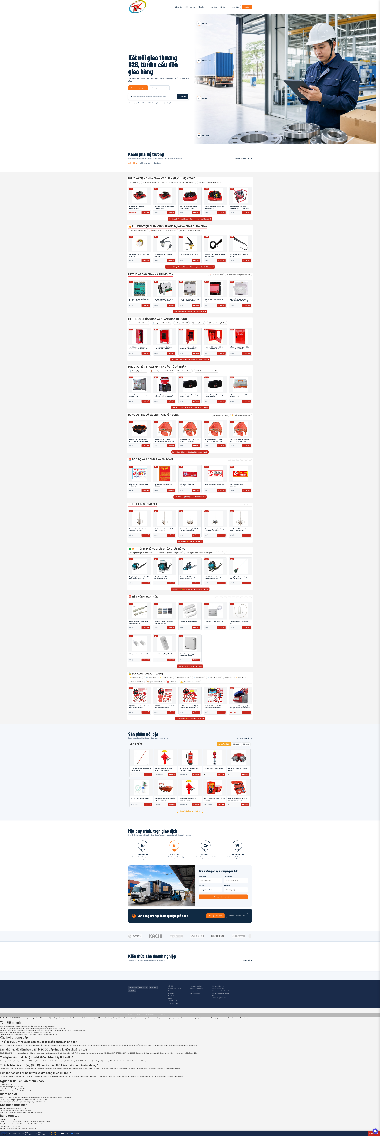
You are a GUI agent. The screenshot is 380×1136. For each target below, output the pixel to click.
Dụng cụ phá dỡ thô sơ (220, 415)
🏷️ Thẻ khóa (240, 677)
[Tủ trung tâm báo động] (216, 597)
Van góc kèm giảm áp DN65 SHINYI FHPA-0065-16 (188, 799)
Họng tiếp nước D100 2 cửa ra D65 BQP (237, 769)
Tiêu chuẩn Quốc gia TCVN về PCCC (11, 1087)
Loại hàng (201, 885)
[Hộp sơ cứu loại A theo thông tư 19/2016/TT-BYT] (240, 384)
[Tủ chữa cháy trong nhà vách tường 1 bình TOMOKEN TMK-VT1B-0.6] (139, 336)
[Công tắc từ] (237, 597)
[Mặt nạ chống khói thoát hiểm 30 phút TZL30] (214, 787)
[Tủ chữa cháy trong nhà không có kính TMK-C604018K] (215, 336)
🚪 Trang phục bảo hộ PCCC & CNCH (162, 371)
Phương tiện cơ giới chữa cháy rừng (141, 553)
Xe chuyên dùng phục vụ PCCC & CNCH (155, 182)
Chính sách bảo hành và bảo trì (220, 991)
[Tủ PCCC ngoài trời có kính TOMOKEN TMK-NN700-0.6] (164, 336)
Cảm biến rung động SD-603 (163, 654)
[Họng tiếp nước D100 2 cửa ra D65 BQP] (238, 757)
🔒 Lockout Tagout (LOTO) (145, 673)
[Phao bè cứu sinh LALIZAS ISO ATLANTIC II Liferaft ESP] (240, 429)
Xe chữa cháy (134, 182)
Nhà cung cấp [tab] (145, 163)
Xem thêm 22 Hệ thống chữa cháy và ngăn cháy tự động (189, 359)
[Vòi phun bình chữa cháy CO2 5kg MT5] (240, 243)
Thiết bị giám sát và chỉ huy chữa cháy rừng (199, 553)
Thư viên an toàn (173, 1003)
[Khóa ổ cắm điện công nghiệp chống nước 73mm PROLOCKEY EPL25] (240, 695)
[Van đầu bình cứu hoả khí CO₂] (190, 243)
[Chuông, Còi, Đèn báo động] (250, 597)
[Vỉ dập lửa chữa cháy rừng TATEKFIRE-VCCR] (240, 566)
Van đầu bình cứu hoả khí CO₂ (189, 254)
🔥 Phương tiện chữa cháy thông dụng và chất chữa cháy (167, 226)
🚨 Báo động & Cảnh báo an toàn (150, 459)
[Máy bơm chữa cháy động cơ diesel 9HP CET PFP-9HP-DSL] (240, 195)
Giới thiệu (171, 993)
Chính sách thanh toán (218, 988)
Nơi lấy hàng (202, 876)
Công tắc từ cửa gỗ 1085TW (188, 621)
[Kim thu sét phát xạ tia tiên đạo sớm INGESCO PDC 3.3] (164, 518)
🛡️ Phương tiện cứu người (138, 371)
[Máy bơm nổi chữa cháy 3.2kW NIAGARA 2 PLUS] (215, 195)
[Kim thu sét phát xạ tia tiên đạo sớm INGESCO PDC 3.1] (139, 518)
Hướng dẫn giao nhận (196, 991)
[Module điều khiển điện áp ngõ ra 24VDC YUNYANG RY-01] (190, 288)
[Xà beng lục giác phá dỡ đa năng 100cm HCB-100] (141, 757)
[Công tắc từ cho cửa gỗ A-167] (139, 643)
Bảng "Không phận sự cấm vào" (214, 484)
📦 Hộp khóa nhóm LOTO (155, 682)
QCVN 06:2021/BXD (6, 1084)
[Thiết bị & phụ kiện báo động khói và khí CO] (229, 460)
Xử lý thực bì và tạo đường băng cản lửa (169, 553)
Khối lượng (227, 885)
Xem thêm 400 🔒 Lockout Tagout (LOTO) (189, 718)
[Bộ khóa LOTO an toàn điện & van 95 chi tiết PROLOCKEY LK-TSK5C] (190, 695)
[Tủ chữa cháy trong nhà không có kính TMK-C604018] (240, 336)
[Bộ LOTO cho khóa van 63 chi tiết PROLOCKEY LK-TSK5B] (164, 695)
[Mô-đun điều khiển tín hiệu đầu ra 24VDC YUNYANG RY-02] (164, 288)
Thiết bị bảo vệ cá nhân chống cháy (206, 371)
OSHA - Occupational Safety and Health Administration (17, 1089)
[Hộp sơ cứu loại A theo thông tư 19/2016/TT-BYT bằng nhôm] (164, 384)
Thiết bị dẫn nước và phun (138, 230)
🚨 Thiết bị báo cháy (216, 274)
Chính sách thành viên (218, 986)
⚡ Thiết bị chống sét (142, 504)
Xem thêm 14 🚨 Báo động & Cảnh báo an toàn (189, 497)
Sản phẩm (178, 7)
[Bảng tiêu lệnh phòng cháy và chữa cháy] (139, 473)
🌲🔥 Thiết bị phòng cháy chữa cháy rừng (156, 548)
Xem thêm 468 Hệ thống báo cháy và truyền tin (189, 311)
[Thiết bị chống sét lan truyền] (241, 504)
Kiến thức (223, 7)
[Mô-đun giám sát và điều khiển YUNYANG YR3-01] (139, 288)
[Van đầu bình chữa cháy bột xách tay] (164, 243)
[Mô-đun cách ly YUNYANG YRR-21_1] (215, 288)
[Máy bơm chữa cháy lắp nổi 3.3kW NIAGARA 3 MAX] (190, 195)
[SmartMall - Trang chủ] (137, 7)
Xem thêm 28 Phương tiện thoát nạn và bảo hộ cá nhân (189, 407)
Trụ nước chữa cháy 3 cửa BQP (213, 768)
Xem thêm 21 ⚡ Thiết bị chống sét (189, 541)
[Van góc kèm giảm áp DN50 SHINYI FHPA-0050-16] (165, 757)
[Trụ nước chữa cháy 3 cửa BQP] (214, 757)
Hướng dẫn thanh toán (196, 988)
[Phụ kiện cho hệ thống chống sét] (250, 504)
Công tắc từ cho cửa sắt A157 (214, 621)
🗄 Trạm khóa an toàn (136, 682)
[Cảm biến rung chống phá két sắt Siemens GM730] (190, 643)
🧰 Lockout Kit (171, 682)
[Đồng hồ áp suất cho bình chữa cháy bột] (139, 243)
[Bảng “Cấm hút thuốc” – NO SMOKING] (240, 473)
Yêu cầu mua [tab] (157, 163)
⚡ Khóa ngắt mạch (166, 677)
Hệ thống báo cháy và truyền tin (150, 274)
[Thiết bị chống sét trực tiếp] (237, 504)
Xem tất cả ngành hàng (242, 158)
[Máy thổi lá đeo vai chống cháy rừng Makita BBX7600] (215, 566)
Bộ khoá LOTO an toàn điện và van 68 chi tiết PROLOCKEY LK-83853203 (214, 707)
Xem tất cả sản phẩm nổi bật (189, 811)
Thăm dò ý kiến (172, 1000)
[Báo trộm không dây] (241, 597)
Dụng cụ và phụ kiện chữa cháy (190, 230)
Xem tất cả (246, 960)
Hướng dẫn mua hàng (196, 986)
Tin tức (170, 991)
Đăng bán (247, 7)
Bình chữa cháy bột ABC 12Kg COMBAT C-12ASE (189, 769)
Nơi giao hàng (228, 876)
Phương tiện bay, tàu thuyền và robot (182, 182)
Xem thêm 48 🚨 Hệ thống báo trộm (189, 666)
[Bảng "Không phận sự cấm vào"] (215, 473)
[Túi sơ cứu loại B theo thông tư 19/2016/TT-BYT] (215, 384)
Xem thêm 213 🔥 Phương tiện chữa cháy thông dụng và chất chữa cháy (189, 267)
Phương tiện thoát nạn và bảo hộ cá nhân (157, 366)
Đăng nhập (235, 7)
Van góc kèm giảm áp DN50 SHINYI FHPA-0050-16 (163, 769)
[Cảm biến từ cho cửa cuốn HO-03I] (240, 611)
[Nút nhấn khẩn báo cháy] (246, 460)
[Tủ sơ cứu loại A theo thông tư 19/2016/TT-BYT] (139, 384)
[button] (249, 936)
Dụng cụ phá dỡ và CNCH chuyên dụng (153, 414)
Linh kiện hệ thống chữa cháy (139, 323)
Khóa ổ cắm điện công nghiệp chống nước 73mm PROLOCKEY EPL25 (240, 707)
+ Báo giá (148, 774)
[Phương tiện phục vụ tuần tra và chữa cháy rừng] (225, 552)
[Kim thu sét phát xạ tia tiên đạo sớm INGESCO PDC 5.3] (215, 518)
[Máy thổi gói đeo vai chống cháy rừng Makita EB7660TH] (139, 566)
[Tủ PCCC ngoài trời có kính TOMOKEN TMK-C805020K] (190, 336)
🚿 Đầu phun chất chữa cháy (161, 323)
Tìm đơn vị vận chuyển (222, 897)
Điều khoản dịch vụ (195, 993)
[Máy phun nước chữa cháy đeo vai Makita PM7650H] (164, 566)
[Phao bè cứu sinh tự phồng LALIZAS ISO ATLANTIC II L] (215, 429)
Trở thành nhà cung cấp (237, 916)
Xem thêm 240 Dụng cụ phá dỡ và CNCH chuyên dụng (189, 452)
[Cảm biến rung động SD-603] (164, 643)
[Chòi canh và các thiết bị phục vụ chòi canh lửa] (221, 552)
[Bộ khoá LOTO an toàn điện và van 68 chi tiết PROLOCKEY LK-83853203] (215, 695)
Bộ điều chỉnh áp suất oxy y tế (140, 798)
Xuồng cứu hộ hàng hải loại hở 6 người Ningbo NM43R (165, 799)
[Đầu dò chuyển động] (221, 597)
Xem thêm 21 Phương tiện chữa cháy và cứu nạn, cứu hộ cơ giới (189, 219)
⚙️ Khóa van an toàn (214, 677)
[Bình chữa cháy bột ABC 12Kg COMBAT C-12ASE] (190, 757)
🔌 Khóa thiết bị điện (183, 677)
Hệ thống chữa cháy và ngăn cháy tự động (157, 318)
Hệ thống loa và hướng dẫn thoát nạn (238, 274)
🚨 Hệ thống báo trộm (143, 596)
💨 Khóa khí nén (199, 677)
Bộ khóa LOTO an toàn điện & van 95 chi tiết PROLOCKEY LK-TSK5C (189, 707)
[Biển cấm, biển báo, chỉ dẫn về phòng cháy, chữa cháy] (250, 460)
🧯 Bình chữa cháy (156, 230)
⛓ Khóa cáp (228, 677)
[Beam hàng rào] (233, 597)
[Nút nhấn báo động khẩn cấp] (246, 597)
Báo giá (146, 212)
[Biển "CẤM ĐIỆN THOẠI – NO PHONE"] (190, 473)
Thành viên (171, 996)
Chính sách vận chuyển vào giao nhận (220, 994)
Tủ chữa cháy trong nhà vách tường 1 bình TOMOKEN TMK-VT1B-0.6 (138, 348)
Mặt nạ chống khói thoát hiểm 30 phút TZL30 (214, 799)
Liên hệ (170, 998)
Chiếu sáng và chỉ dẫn (184, 371)
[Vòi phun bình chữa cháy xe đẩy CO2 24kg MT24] (215, 243)
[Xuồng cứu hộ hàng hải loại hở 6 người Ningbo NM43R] (165, 787)
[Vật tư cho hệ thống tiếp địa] (246, 504)
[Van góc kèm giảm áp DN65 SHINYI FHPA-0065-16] (190, 787)
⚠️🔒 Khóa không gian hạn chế (190, 682)
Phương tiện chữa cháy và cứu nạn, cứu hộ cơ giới (162, 178)
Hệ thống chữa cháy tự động (217, 323)
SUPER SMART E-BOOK (174, 988)
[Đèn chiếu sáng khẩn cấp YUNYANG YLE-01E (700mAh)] (240, 288)
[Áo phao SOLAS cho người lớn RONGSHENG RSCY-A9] (238, 787)
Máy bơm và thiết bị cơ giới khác (209, 182)
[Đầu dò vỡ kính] (225, 597)
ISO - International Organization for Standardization (16, 1091)
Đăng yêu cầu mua (158, 88)
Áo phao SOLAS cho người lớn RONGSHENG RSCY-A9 (237, 799)
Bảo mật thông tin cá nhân (219, 998)
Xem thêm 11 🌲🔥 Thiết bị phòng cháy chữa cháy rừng (189, 589)
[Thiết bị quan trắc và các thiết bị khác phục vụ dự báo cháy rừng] (217, 552)
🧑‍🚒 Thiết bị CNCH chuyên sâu (241, 415)
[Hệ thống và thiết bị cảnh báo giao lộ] (237, 460)
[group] (138, 936)
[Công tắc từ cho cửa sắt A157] (215, 611)
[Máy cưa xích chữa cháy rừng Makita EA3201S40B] (190, 566)
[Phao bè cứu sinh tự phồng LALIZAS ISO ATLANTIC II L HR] (164, 429)
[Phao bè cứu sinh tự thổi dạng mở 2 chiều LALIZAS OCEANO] (139, 429)
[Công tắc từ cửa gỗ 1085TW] (190, 611)
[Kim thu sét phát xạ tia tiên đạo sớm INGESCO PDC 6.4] (240, 518)
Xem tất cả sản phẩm (243, 738)
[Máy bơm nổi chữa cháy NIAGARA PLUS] (139, 195)
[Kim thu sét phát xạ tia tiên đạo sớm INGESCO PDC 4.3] (190, 518)
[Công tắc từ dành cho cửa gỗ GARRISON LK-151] (139, 611)
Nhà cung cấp (190, 7)
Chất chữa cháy (171, 230)
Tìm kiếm (182, 96)
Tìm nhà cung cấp (137, 88)
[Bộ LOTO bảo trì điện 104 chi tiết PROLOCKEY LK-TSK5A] (139, 695)
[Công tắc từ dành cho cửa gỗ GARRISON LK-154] (164, 611)
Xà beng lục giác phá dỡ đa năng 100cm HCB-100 (141, 769)
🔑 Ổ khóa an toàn (135, 677)
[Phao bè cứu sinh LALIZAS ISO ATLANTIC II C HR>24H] (190, 429)
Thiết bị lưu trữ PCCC (181, 323)
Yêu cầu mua (202, 7)
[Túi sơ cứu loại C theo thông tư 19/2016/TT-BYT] (190, 384)
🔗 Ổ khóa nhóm (150, 677)
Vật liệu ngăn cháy (198, 323)
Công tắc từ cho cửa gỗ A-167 (138, 654)
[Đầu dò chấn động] (229, 597)
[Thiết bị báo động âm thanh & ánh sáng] (233, 460)
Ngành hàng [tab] (132, 163)
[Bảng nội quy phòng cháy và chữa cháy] (164, 473)
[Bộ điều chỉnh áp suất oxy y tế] (141, 787)
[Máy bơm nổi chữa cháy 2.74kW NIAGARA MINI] (164, 195)
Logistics (213, 7)
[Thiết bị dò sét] (241, 460)
